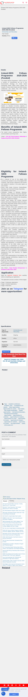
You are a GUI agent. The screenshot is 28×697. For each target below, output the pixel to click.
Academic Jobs (8, 405)
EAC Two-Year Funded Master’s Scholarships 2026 (13, 528)
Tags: (5, 404)
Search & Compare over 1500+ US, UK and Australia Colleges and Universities (14, 361)
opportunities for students (17, 417)
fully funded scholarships (10, 410)
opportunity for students (10, 421)
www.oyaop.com (8, 425)
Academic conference (14, 404)
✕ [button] (8, 688)
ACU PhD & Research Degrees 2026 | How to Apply (14, 510)
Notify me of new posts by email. (11, 459)
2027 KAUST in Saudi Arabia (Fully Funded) (12, 516)
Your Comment (5, 439)
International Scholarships (11, 413)
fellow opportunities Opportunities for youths (11, 407)
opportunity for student (17, 420)
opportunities (7, 415)
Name (3, 448)
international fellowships (18, 412)
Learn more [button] (17, 690)
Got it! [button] (14, 694)
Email (3, 454)
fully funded (21, 408)
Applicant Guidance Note (14, 275)
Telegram (18, 289)
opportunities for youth (10, 418)
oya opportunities (15, 423)
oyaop (23, 423)
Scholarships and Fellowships (9, 31)
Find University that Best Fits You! (14, 355)
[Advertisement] (14, 55)
